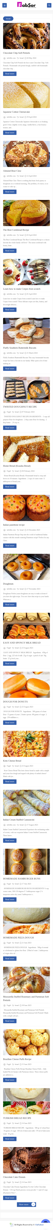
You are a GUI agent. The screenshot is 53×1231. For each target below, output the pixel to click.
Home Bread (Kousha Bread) (16, 466)
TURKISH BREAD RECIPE (17, 1118)
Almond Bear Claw (12, 171)
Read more (9, 74)
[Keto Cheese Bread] (26, 744)
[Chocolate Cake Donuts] (26, 1160)
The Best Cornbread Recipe (16, 230)
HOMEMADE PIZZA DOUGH (18, 937)
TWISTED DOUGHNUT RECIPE (20, 407)
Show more (23, 1204)
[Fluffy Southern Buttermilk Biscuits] (26, 331)
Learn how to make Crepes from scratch (21, 289)
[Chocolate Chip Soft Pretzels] (26, 36)
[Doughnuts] (26, 567)
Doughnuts (8, 584)
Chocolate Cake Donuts (14, 1177)
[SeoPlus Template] (11, 1225)
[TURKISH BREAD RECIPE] (26, 1101)
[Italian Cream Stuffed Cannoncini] (26, 803)
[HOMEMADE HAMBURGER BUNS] (26, 862)
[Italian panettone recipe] (26, 508)
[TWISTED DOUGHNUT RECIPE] (26, 390)
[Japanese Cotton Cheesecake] (26, 95)
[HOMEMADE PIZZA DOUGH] (26, 921)
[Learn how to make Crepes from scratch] (26, 272)
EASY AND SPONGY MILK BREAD (22, 642)
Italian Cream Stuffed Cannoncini (18, 819)
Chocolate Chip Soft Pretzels (16, 53)
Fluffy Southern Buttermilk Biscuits (19, 348)
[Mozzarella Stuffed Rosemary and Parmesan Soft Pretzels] (26, 980)
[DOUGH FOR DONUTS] (26, 685)
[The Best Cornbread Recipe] (26, 213)
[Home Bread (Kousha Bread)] (26, 449)
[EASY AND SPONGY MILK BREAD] (26, 626)
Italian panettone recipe (14, 525)
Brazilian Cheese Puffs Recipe (17, 1059)
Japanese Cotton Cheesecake (16, 112)
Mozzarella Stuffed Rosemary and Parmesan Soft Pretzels (26, 998)
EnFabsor (39, 1225)
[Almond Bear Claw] (26, 154)
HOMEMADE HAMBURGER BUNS (21, 878)
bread (21, 58)
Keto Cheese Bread (12, 761)
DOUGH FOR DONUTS (15, 701)
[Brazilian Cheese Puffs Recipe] (26, 1042)
